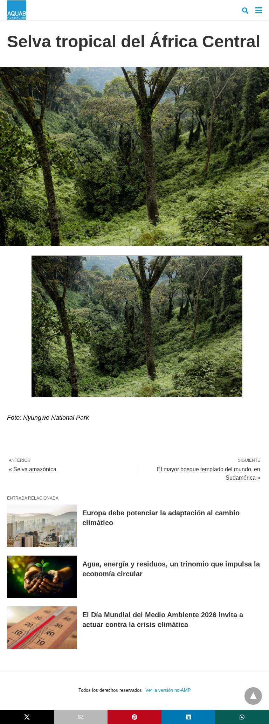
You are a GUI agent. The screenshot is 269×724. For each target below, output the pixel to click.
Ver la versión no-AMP (168, 690)
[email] (81, 717)
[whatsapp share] (242, 717)
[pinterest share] (134, 717)
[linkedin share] (188, 717)
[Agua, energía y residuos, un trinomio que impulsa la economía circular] (42, 577)
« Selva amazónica (32, 469)
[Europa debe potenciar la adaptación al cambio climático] (42, 525)
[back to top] (253, 696)
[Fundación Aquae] (16, 10)
